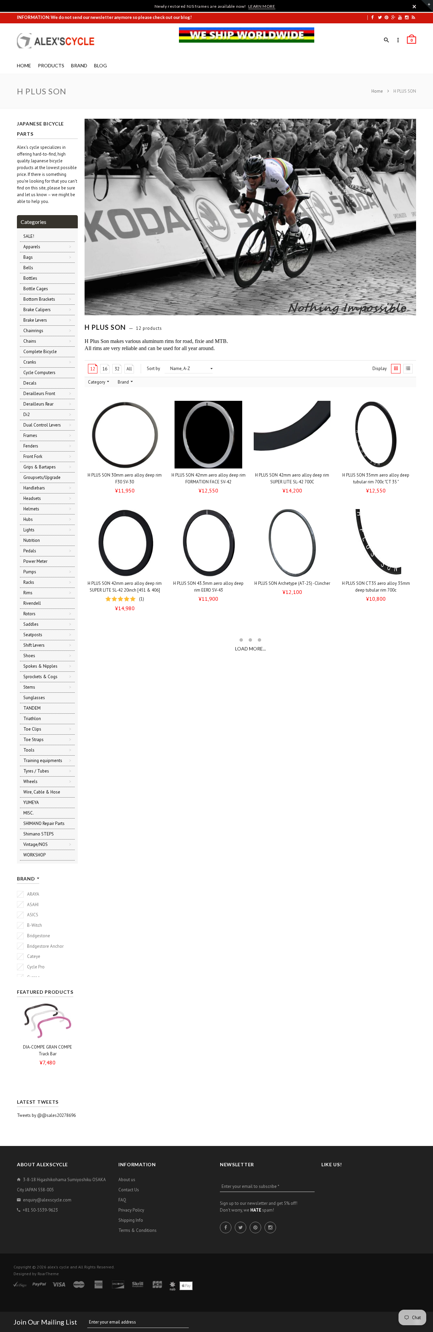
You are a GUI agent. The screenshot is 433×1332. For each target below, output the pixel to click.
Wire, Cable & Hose (41, 792)
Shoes (29, 656)
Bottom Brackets (39, 299)
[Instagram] (407, 17)
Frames (30, 435)
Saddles (31, 624)
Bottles (30, 278)
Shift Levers (34, 645)
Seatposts (32, 635)
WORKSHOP (34, 855)
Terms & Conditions (137, 1230)
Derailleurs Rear (38, 404)
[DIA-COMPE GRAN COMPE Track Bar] (47, 1021)
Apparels (31, 247)
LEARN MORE (261, 6)
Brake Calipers (37, 310)
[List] (408, 368)
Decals (30, 383)
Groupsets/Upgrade (42, 477)
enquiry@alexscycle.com (47, 1200)
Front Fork (32, 456)
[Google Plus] (393, 17)
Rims (27, 593)
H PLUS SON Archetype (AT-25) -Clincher (292, 583)
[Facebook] (372, 17)
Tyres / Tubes (36, 771)
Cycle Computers (39, 372)
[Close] (414, 6)
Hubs (28, 519)
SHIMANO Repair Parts (44, 823)
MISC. (28, 813)
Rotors (29, 614)
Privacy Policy (131, 1210)
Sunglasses (34, 698)
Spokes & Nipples (40, 666)
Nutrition (31, 540)
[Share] (156, 421)
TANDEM (32, 708)
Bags (28, 257)
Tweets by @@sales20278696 (46, 1115)
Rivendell (32, 603)
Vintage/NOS (35, 844)
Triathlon (32, 718)
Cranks (29, 362)
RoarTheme (48, 1273)
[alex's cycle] (59, 40)
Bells (28, 268)
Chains (29, 341)
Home (377, 91)
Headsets (32, 498)
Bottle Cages (35, 289)
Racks (28, 582)
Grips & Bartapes (39, 467)
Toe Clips (32, 729)
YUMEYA (31, 802)
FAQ (122, 1200)
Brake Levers (35, 320)
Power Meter (35, 561)
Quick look (157, 462)
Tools (29, 750)
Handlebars (34, 488)
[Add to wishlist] (156, 408)
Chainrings (33, 331)
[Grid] (396, 368)
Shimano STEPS (38, 834)
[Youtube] (400, 17)
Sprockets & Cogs (40, 677)
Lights (29, 530)
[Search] (386, 40)
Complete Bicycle (40, 351)
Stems (29, 687)
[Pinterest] (386, 17)
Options (126, 462)
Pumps (29, 572)
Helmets (31, 509)
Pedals (29, 551)
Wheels (30, 781)
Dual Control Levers (42, 425)
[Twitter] (380, 17)
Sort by (153, 368)
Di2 (26, 414)
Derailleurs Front (39, 393)
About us (126, 1179)
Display (379, 368)
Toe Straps (33, 739)
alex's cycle (58, 1266)
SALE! (28, 236)
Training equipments (42, 760)
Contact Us (128, 1190)
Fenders (30, 446)
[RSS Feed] (413, 17)
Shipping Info (130, 1220)
